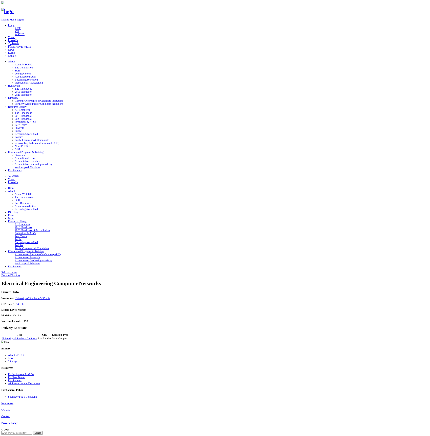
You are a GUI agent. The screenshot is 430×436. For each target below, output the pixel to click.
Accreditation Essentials (27, 161)
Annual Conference (25, 158)
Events (11, 52)
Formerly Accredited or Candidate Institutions (39, 103)
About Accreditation (25, 76)
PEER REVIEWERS (19, 46)
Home (11, 188)
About (11, 61)
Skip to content (9, 272)
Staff (17, 70)
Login (11, 25)
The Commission (24, 67)
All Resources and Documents (24, 383)
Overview (20, 155)
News (11, 49)
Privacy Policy (9, 423)
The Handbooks (23, 88)
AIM (17, 149)
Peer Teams (21, 124)
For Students (15, 170)
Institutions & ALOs (25, 121)
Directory (13, 97)
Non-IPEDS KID (24, 146)
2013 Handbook (23, 91)
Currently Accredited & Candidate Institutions (39, 100)
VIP (17, 31)
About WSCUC (23, 64)
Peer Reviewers (23, 73)
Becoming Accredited (26, 79)
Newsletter (7, 403)
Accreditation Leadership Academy (33, 164)
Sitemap (12, 361)
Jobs (10, 358)
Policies (19, 137)
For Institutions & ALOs (21, 374)
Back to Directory (10, 275)
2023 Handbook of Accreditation (32, 230)
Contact (12, 55)
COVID (5, 409)
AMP (18, 28)
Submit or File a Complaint (22, 396)
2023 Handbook (23, 94)
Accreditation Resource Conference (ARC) (38, 254)
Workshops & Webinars (27, 167)
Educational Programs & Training (26, 152)
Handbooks (14, 85)
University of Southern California (32, 298)
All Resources (22, 109)
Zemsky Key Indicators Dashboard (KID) (37, 143)
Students (19, 127)
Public (18, 131)
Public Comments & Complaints (32, 140)
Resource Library (17, 106)
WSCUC (20, 34)
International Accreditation (29, 82)
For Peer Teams (16, 377)
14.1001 (20, 304)
